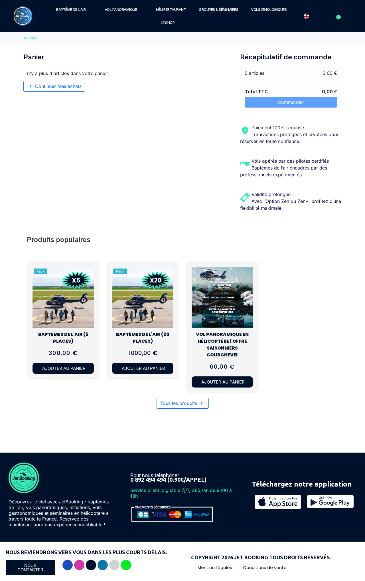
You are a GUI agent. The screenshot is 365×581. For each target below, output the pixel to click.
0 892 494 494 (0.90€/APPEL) (168, 479)
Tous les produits (182, 403)
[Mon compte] (330, 16)
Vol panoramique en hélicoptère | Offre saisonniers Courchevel (222, 344)
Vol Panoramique (121, 9)
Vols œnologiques (269, 9)
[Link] (114, 565)
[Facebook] (67, 565)
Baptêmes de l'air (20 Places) (142, 337)
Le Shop (168, 22)
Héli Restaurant (171, 9)
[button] (87, 288)
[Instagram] (79, 565)
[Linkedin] (103, 565)
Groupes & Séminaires (218, 9)
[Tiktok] (91, 565)
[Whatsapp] (126, 565)
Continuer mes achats (54, 86)
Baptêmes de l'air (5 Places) (63, 337)
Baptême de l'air (71, 9)
